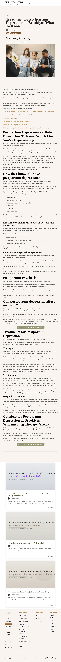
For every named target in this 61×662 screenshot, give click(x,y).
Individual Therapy (24, 621)
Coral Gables (39, 621)
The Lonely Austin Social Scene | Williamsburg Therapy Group (28, 592)
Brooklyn (9, 42)
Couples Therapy (23, 618)
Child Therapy (22, 615)
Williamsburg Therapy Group (15, 30)
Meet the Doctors (8, 619)
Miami (25, 42)
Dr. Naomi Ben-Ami (14, 498)
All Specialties (22, 651)
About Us (52, 620)
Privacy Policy (8, 658)
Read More (50, 507)
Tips (8, 33)
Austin (18, 42)
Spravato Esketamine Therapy (22, 631)
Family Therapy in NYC (16, 33)
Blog (51, 623)
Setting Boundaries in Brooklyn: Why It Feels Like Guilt (26, 543)
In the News (53, 626)
